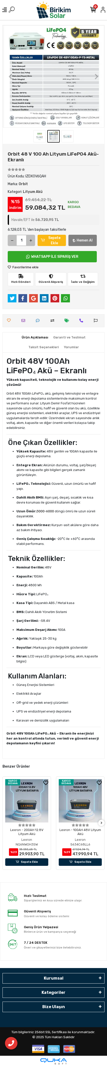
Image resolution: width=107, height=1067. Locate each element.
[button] (10, 76)
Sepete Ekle (54, 240)
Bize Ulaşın (53, 1006)
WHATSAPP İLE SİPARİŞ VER (54, 257)
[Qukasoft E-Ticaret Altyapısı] (53, 1061)
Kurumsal (53, 978)
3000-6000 (45, 511)
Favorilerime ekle (25, 267)
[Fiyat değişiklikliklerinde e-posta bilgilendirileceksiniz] (68, 320)
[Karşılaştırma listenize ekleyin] (53, 320)
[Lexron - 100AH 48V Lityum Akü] (80, 800)
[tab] (35, 337)
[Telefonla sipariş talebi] (82, 320)
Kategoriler (53, 992)
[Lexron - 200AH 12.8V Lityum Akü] (26, 800)
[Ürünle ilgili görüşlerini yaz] (39, 320)
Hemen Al (85, 240)
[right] (101, 823)
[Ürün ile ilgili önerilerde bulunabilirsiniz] (97, 320)
